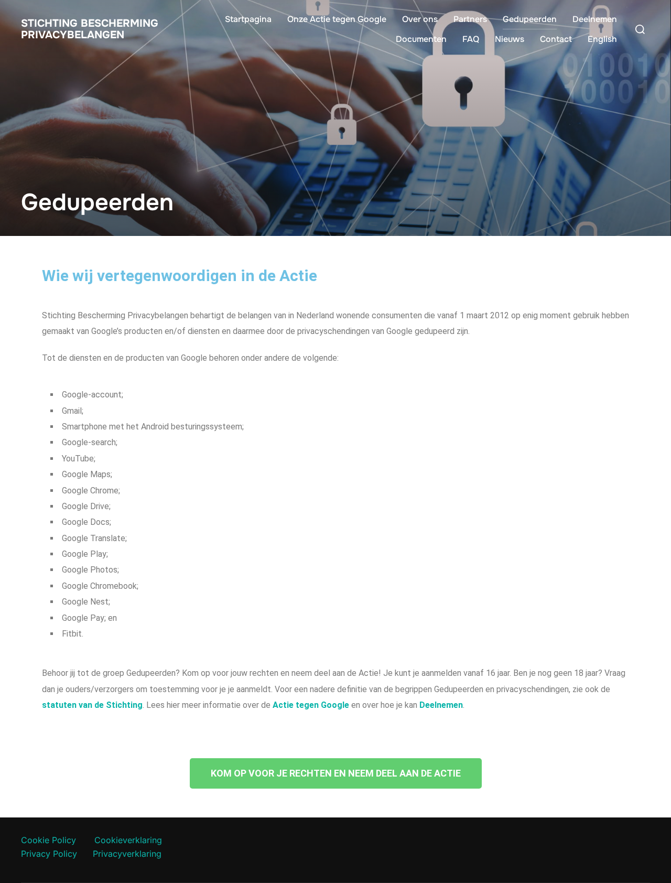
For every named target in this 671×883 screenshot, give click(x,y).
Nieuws (509, 39)
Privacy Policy (49, 853)
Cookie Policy (48, 840)
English (602, 39)
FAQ (470, 39)
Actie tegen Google (311, 705)
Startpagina (248, 19)
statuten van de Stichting (92, 705)
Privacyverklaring (127, 853)
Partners (470, 19)
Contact (556, 39)
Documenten (421, 39)
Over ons (420, 19)
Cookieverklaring (128, 840)
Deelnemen (594, 19)
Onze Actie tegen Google (336, 19)
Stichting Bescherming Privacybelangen (89, 29)
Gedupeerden (530, 19)
